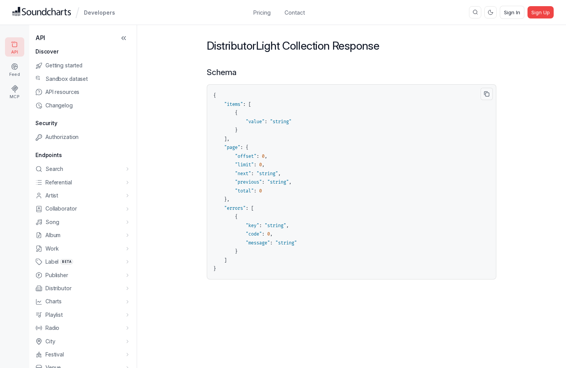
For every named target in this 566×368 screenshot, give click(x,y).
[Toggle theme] (490, 12)
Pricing (262, 12)
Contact (295, 12)
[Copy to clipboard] (487, 94)
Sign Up (540, 12)
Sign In (512, 12)
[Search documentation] (475, 12)
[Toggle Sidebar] (124, 38)
